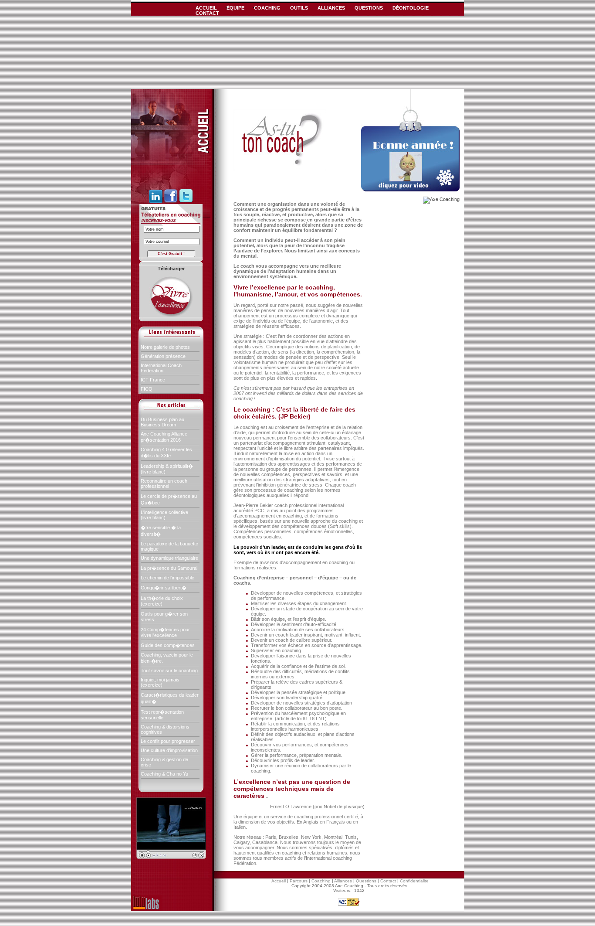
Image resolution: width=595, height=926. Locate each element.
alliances (331, 7)
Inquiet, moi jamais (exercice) (160, 682)
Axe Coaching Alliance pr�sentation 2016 (164, 437)
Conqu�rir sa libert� (163, 587)
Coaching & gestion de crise (164, 762)
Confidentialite (414, 880)
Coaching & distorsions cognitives (165, 729)
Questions (366, 880)
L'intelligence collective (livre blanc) (164, 515)
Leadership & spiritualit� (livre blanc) (167, 468)
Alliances (343, 880)
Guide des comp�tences (168, 645)
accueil (206, 7)
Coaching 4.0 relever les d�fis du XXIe (166, 452)
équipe (235, 7)
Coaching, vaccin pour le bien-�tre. (167, 658)
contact (207, 13)
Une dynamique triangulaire (169, 558)
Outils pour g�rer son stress (164, 616)
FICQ (146, 389)
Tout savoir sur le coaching (169, 670)
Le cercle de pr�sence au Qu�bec (169, 499)
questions (369, 7)
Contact (388, 880)
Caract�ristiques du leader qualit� (170, 698)
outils (299, 7)
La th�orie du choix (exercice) (162, 601)
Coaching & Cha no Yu (164, 773)
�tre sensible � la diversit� (161, 531)
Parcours (299, 880)
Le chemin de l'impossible (167, 577)
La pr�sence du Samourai (169, 568)
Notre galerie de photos (165, 347)
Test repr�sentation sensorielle (162, 714)
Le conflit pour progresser (168, 741)
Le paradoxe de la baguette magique (169, 546)
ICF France (153, 379)
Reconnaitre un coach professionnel (164, 483)
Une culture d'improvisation (169, 750)
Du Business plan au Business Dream (162, 422)
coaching (267, 7)
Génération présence (163, 356)
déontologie (410, 7)
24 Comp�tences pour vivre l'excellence (165, 632)
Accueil (278, 880)
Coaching (321, 880)
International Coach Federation (161, 368)
